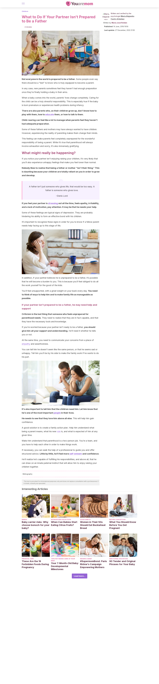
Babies (24, 519)
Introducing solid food (61, 519)
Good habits (85, 519)
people (57, 413)
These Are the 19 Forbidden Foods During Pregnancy (35, 564)
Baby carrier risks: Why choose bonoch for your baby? (35, 525)
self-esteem (75, 454)
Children (25, 11)
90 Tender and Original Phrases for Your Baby (122, 563)
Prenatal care (28, 559)
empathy (26, 344)
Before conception (117, 519)
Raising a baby (86, 559)
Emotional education (118, 559)
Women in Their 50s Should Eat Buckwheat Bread (93, 525)
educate (49, 114)
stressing (53, 203)
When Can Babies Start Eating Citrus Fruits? (64, 523)
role (59, 431)
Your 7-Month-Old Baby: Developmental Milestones (65, 566)
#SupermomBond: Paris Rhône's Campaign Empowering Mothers (93, 564)
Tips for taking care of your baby (63, 560)
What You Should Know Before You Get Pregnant (122, 525)
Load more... (79, 576)
